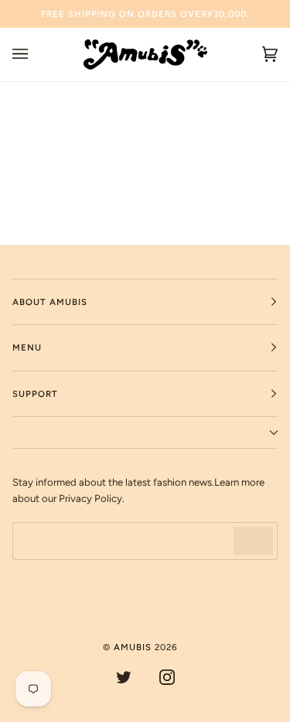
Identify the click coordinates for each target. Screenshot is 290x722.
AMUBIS (133, 647)
